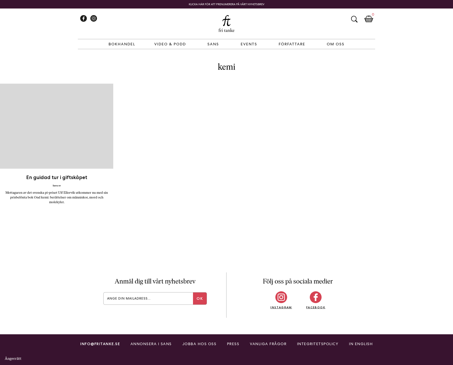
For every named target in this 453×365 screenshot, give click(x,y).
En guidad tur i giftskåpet (56, 177)
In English (361, 343)
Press (233, 343)
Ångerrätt (13, 358)
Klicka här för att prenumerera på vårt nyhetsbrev (226, 4)
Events (249, 44)
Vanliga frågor (268, 343)
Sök (354, 19)
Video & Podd (170, 44)
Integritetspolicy (318, 343)
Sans (213, 44)
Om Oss (335, 44)
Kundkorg (368, 19)
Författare (292, 44)
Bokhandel (122, 44)
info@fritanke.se (100, 344)
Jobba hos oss (199, 343)
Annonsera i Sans (151, 343)
